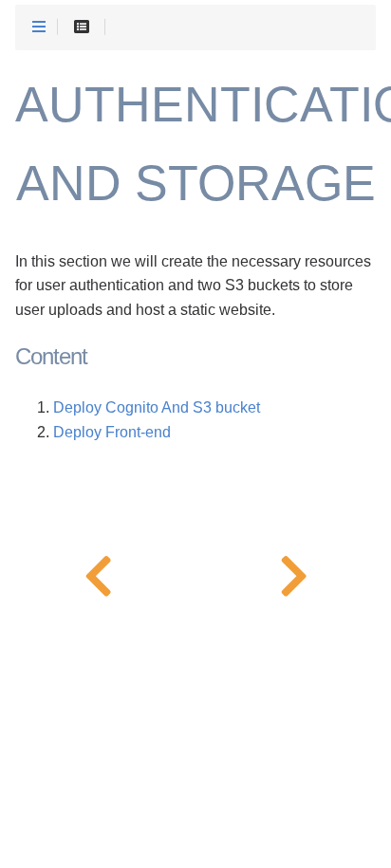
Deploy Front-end (112, 432)
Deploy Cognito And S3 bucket (156, 407)
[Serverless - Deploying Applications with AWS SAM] (98, 572)
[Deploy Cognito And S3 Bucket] (293, 572)
